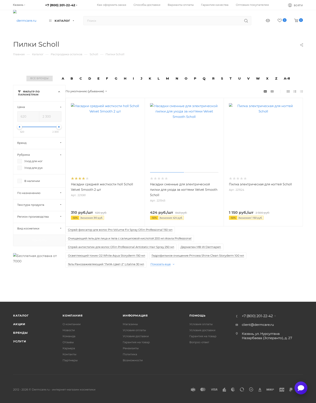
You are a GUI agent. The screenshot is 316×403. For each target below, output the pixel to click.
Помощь (197, 315)
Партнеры (70, 360)
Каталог (21, 315)
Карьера (69, 348)
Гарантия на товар (136, 342)
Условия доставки (136, 336)
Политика (130, 354)
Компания (73, 315)
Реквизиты (131, 348)
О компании (72, 324)
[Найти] (246, 20)
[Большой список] (272, 91)
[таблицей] (301, 91)
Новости (69, 330)
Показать (39, 240)
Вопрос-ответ (199, 342)
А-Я (287, 78)
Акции (19, 324)
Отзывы (68, 342)
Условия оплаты (134, 330)
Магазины (130, 324)
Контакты (69, 354)
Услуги (19, 341)
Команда (69, 336)
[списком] (295, 91)
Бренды (20, 332)
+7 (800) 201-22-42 (60, 5)
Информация (135, 315)
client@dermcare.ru (258, 325)
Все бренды (39, 78)
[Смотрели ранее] (264, 20)
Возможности (133, 360)
